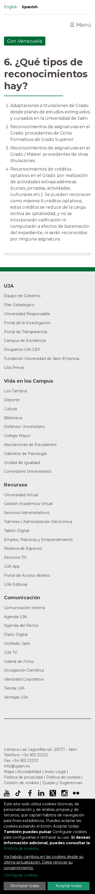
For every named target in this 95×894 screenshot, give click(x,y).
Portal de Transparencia (25, 331)
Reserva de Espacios (23, 548)
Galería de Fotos (19, 661)
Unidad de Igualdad (22, 462)
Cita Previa (14, 367)
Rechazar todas (24, 885)
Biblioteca (13, 417)
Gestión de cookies (21, 782)
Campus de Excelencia (25, 340)
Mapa (9, 771)
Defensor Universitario (24, 426)
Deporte (12, 399)
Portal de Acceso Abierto (27, 575)
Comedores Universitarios (27, 471)
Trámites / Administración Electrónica (38, 521)
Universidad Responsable (27, 313)
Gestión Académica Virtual (28, 503)
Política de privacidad (23, 777)
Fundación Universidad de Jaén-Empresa (41, 358)
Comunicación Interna (24, 607)
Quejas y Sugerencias (62, 782)
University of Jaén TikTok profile (18, 793)
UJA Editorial (15, 584)
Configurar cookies (21, 875)
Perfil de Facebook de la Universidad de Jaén (29, 793)
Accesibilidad (29, 771)
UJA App (12, 566)
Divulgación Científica (24, 670)
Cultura (10, 408)
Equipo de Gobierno (22, 295)
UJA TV (10, 652)
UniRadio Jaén (17, 643)
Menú (80, 25)
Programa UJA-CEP (22, 349)
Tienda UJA (14, 688)
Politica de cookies (21, 848)
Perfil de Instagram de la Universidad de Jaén (64, 793)
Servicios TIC (15, 557)
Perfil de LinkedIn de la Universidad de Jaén (41, 793)
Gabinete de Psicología (25, 453)
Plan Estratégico (19, 304)
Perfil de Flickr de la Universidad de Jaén (76, 793)
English (10, 7)
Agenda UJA (15, 616)
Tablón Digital (16, 530)
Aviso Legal (55, 771)
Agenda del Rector (21, 625)
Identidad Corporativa (24, 679)
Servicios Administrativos (26, 512)
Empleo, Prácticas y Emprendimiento (38, 539)
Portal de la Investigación (27, 322)
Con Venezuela (24, 41)
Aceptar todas (69, 885)
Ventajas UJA (16, 697)
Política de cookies (63, 777)
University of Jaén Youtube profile (7, 793)
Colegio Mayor (17, 435)
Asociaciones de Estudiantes (30, 444)
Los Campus (15, 390)
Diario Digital (15, 634)
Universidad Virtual (21, 495)
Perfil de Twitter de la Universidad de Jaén (53, 793)
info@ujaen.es (17, 766)
